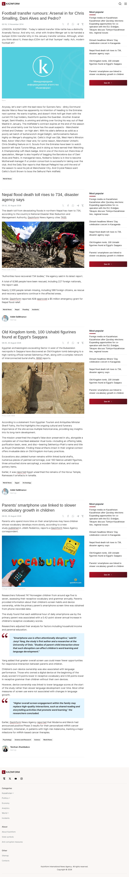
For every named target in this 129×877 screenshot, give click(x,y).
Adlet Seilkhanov (18, 317)
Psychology (7, 740)
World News (7, 179)
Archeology (27, 483)
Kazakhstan (7, 793)
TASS (63, 217)
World (4, 813)
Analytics (5, 808)
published (13, 528)
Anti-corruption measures (12, 842)
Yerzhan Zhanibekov (20, 747)
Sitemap (5, 855)
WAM (39, 358)
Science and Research (23, 740)
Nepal (17, 309)
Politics (5, 798)
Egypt (17, 483)
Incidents (35, 309)
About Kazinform (9, 832)
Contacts (5, 861)
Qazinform (33, 217)
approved (42, 298)
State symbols (8, 837)
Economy (5, 803)
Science (37, 740)
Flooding (26, 309)
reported (21, 472)
